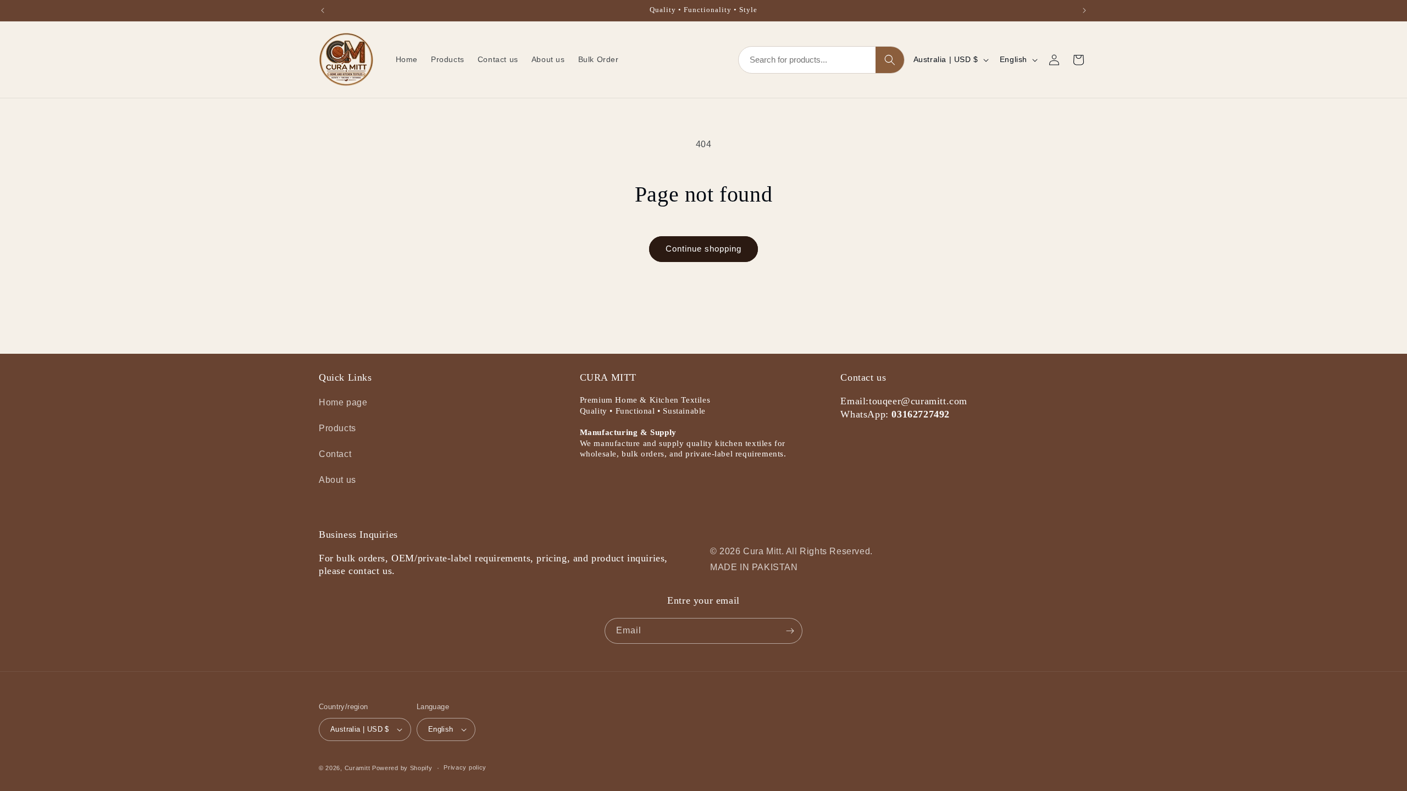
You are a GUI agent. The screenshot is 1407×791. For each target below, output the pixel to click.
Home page (343, 402)
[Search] (890, 60)
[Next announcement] (1084, 10)
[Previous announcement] (323, 10)
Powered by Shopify (402, 768)
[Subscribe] (790, 631)
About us (337, 479)
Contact (335, 454)
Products (337, 428)
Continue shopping (703, 248)
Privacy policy (465, 767)
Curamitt (357, 768)
